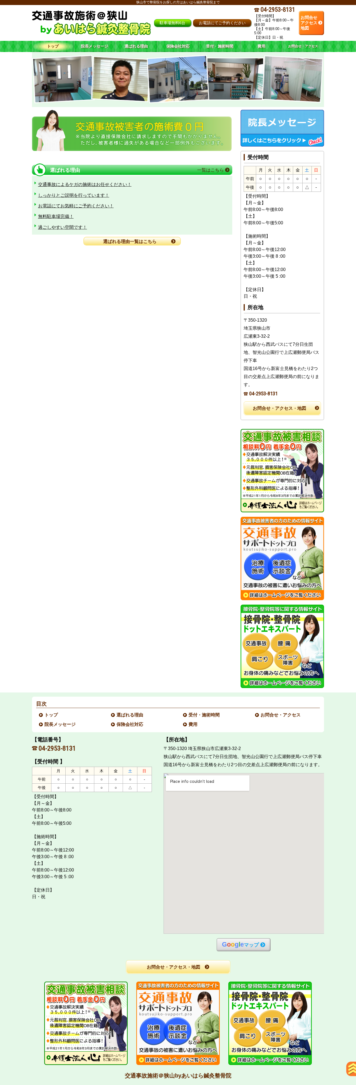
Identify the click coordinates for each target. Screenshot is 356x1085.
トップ (53, 46)
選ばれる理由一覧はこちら (130, 241)
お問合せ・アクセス (281, 714)
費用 (193, 724)
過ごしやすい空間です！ (62, 227)
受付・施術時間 (204, 714)
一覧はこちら (211, 170)
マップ (240, 944)
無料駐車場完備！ (56, 216)
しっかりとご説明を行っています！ (73, 195)
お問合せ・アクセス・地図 (279, 408)
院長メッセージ (60, 724)
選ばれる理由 (130, 714)
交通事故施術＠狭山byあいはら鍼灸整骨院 (178, 1075)
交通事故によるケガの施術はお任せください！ (85, 184)
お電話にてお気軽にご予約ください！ (76, 205)
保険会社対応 (130, 724)
